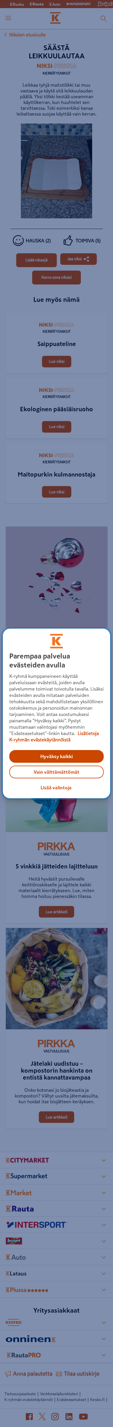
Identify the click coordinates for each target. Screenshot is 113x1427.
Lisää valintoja (56, 787)
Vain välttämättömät (56, 772)
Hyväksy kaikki (56, 756)
